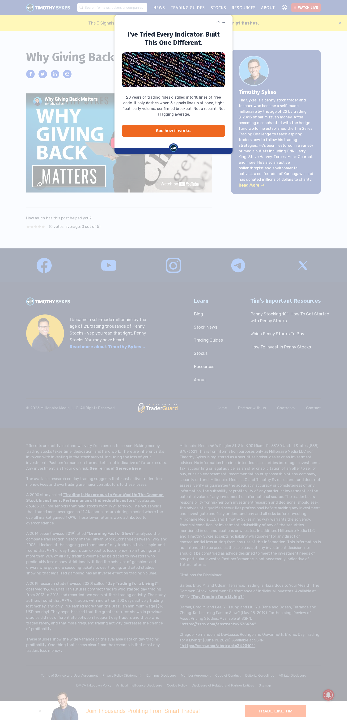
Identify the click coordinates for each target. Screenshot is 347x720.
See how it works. (173, 130)
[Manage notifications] (328, 695)
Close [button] (220, 22)
